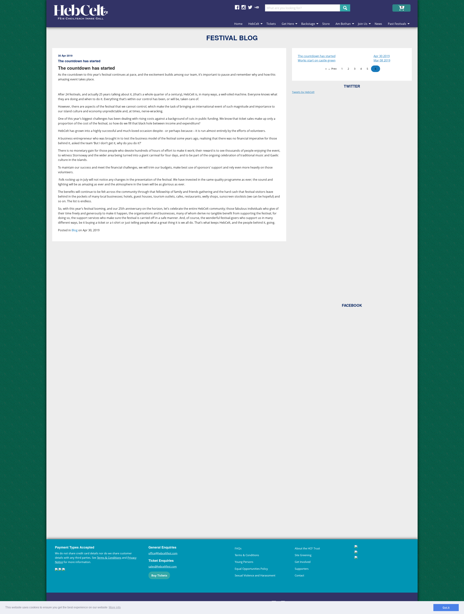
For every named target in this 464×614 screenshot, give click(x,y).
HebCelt (253, 24)
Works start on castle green (316, 60)
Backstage (308, 24)
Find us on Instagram (243, 7)
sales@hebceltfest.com (162, 566)
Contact (299, 575)
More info (115, 607)
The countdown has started (316, 56)
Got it (446, 607)
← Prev (332, 68)
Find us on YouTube (257, 7)
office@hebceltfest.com (162, 553)
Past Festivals (397, 24)
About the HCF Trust (307, 548)
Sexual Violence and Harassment (255, 575)
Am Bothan (343, 24)
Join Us (362, 24)
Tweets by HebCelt (303, 92)
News (378, 24)
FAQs (238, 548)
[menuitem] (238, 23)
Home (238, 24)
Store (326, 24)
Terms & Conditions (109, 557)
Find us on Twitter (250, 7)
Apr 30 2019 (382, 56)
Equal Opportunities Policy (251, 568)
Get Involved (302, 562)
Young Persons (244, 562)
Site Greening (303, 555)
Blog (75, 230)
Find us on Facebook (237, 7)
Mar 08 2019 (382, 60)
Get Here (288, 24)
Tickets (271, 24)
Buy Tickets (159, 575)
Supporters (301, 568)
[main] (172, 286)
